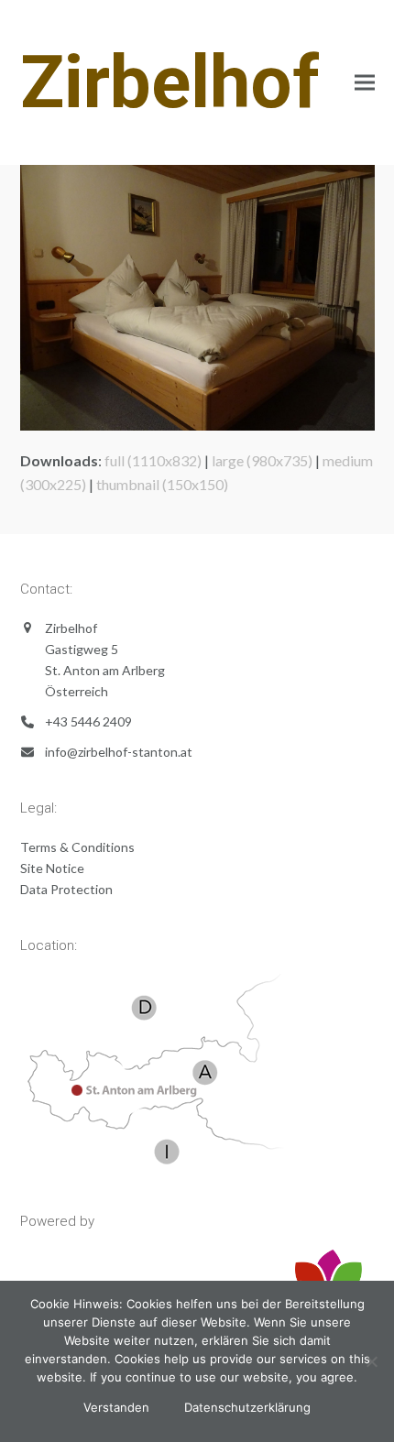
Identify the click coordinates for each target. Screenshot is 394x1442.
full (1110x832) (153, 460)
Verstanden (116, 1407)
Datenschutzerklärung (247, 1407)
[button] (365, 83)
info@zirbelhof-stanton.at (118, 751)
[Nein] (371, 1361)
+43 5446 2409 (88, 721)
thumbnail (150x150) (162, 484)
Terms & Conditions (77, 847)
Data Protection (66, 889)
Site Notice (52, 868)
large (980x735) (262, 460)
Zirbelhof (170, 82)
